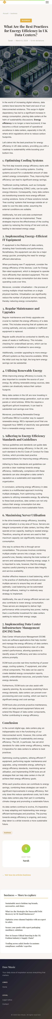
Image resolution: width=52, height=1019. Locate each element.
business (14, 13)
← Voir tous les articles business (16, 875)
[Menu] (47, 2)
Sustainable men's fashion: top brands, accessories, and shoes (21, 904)
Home (4, 987)
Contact (5, 1004)
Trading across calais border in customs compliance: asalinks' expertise (22, 944)
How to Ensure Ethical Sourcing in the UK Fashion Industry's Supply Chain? (23, 936)
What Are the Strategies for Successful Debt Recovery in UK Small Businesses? (23, 912)
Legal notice (7, 1000)
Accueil (5, 13)
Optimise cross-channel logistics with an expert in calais (25, 920)
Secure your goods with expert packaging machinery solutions (22, 928)
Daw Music (8, 967)
